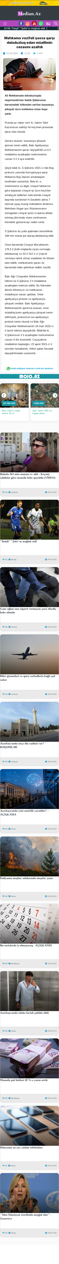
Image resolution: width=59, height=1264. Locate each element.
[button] (4, 395)
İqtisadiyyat (15, 963)
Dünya (13, 829)
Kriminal (14, 627)
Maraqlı (13, 559)
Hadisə (13, 1031)
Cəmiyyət (14, 492)
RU (48, 23)
